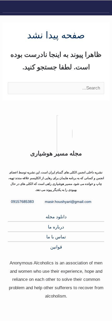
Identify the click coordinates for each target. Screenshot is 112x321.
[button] (105, 8)
